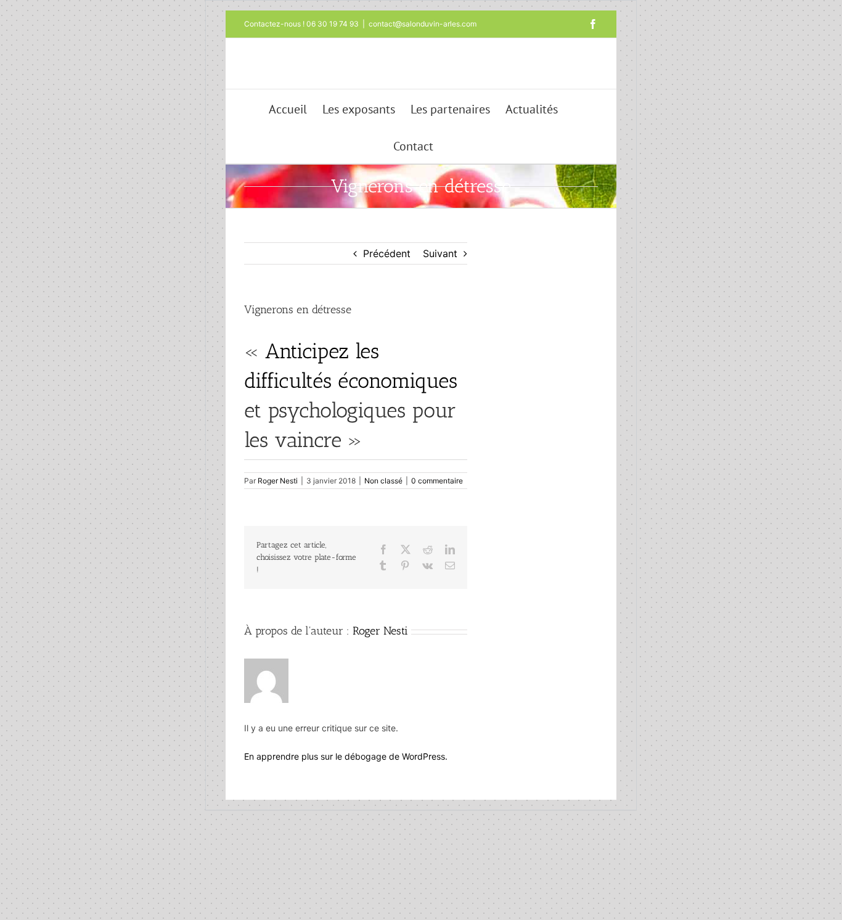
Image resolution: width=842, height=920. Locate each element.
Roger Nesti (278, 480)
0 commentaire (437, 480)
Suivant (440, 253)
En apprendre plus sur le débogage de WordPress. (346, 756)
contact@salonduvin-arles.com (422, 23)
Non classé (383, 480)
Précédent (387, 253)
